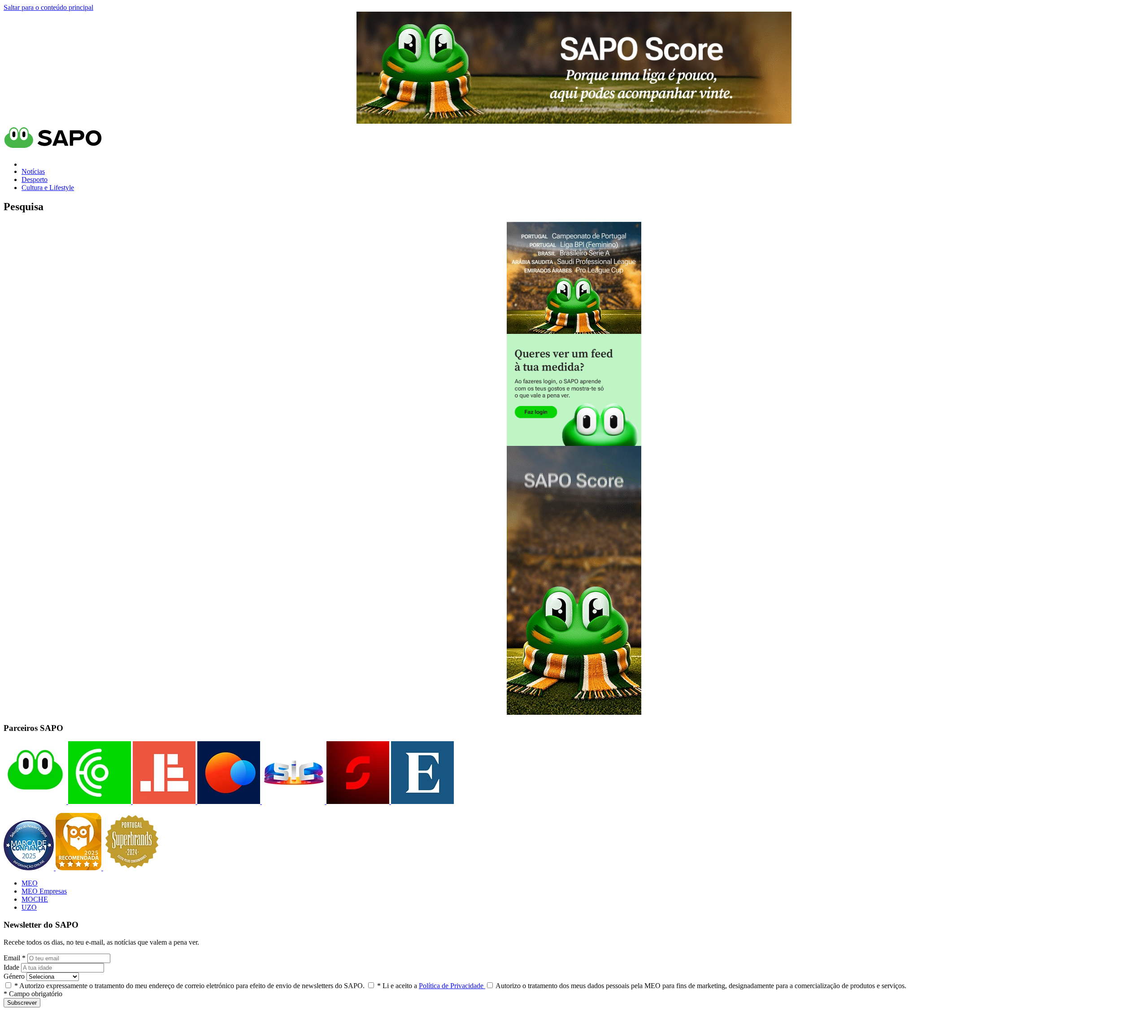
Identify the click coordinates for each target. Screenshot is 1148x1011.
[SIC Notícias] (357, 801)
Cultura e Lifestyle (48, 187)
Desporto (35, 179)
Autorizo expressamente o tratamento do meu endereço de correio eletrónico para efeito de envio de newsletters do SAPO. (189, 985)
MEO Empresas (44, 891)
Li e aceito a (431, 985)
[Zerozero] (228, 801)
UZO (29, 907)
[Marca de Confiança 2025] (30, 868)
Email (15, 958)
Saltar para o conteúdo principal (48, 7)
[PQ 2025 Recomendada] (79, 868)
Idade (11, 967)
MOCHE (35, 899)
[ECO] (98, 801)
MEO (30, 883)
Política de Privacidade (452, 985)
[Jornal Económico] (163, 801)
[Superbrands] (132, 868)
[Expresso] (421, 801)
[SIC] (292, 801)
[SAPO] (35, 801)
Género (14, 976)
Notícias (33, 171)
